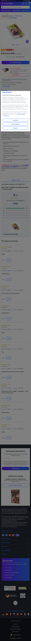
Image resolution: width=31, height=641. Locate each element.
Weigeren (15, 128)
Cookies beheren (15, 124)
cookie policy (6, 115)
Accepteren (15, 120)
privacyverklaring (21, 114)
